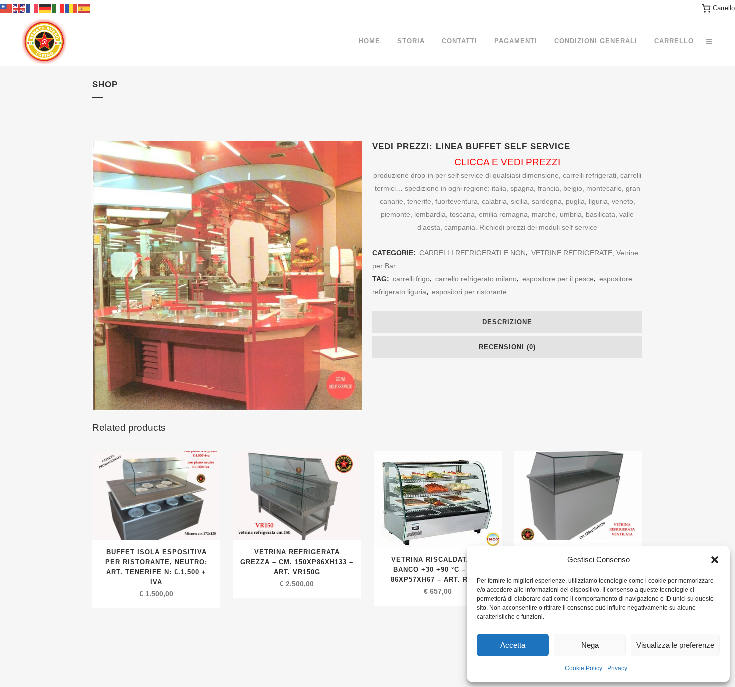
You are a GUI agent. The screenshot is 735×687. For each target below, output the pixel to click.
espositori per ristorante (469, 292)
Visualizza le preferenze (675, 645)
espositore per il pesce (558, 279)
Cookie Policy (583, 668)
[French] (32, 8)
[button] (715, 560)
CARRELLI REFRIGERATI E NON (473, 253)
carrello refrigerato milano (476, 279)
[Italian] (58, 8)
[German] (45, 8)
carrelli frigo (411, 279)
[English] (19, 8)
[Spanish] (84, 8)
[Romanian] (71, 8)
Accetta (513, 645)
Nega (590, 645)
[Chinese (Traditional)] (6, 8)
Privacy (618, 668)
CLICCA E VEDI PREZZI (507, 162)
